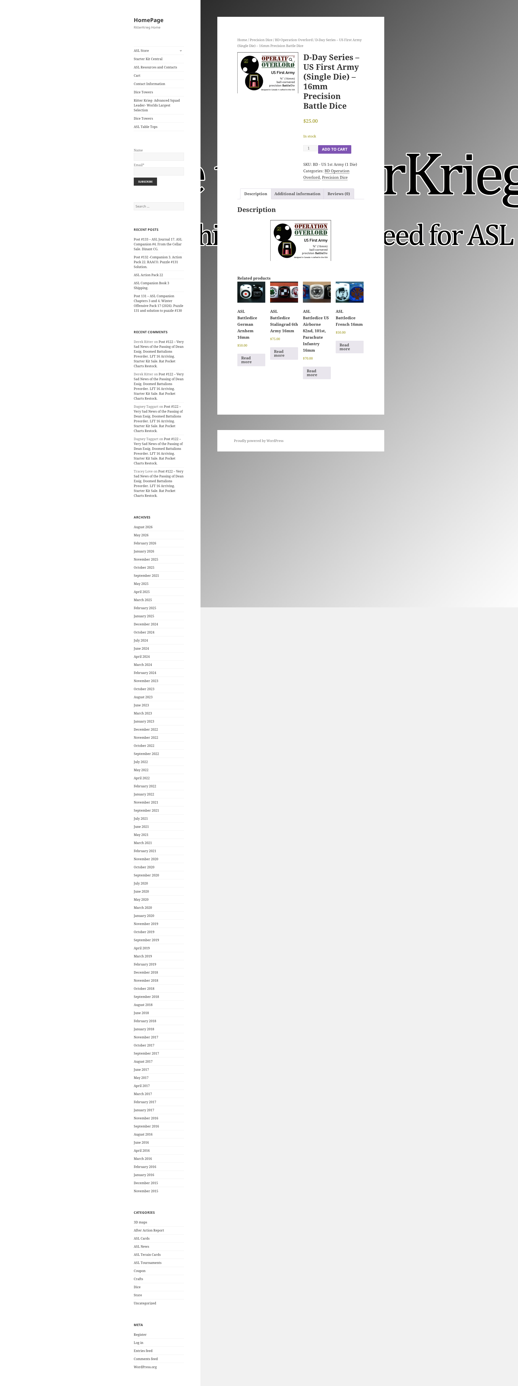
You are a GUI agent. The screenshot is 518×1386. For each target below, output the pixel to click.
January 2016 (144, 1175)
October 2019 (144, 932)
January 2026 (144, 551)
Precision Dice (261, 39)
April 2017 (142, 1086)
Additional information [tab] (297, 193)
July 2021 (141, 818)
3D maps (140, 1222)
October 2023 (144, 689)
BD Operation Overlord (294, 39)
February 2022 (145, 786)
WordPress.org (145, 1367)
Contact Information (149, 84)
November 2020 (146, 859)
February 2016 (145, 1167)
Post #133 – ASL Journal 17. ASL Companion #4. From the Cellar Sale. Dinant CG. (158, 244)
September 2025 (146, 575)
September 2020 (146, 875)
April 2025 (142, 592)
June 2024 (141, 648)
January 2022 (144, 794)
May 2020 (141, 899)
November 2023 (146, 681)
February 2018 (145, 1021)
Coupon (139, 1271)
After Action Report (149, 1230)
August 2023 (143, 697)
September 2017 (146, 1053)
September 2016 (146, 1126)
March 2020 (143, 907)
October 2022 (144, 745)
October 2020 (144, 867)
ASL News (141, 1246)
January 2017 (144, 1110)
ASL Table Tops (145, 127)
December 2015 (146, 1183)
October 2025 (144, 567)
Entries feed (143, 1351)
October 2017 (144, 1045)
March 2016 (143, 1158)
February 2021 (145, 851)
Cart (137, 75)
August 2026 (143, 527)
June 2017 (141, 1069)
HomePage (148, 20)
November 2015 (146, 1191)
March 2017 (143, 1094)
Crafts (138, 1279)
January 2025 (144, 616)
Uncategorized (145, 1303)
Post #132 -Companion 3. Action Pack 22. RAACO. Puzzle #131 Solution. (158, 262)
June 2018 (141, 1013)
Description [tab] (255, 193)
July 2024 (141, 640)
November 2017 (146, 1037)
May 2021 (141, 834)
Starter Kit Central (148, 59)
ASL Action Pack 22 (148, 275)
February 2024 (145, 673)
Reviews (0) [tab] (339, 193)
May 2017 (141, 1077)
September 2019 (146, 940)
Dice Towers (143, 92)
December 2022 (146, 729)
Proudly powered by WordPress (258, 441)
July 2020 (141, 883)
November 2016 (146, 1118)
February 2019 (145, 964)
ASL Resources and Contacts (155, 67)
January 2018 (144, 1029)
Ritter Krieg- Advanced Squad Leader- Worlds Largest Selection (157, 105)
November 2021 (146, 802)
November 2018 (146, 980)
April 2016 (142, 1150)
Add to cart (334, 149)
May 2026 (141, 535)
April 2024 (142, 656)
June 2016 (141, 1142)
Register (140, 1334)
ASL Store (141, 50)
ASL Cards (142, 1238)
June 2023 (141, 705)
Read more (246, 359)
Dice (137, 1287)
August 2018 (143, 1005)
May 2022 (141, 770)
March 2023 (143, 713)
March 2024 (143, 664)
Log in (138, 1342)
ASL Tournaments (147, 1262)
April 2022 (142, 778)
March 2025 (143, 600)
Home (242, 39)
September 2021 (146, 810)
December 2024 (146, 624)
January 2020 (144, 915)
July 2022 (141, 762)
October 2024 (144, 632)
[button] (290, 59)
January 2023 (144, 721)
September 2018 (146, 996)
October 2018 (144, 988)
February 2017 (145, 1102)
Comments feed (146, 1359)
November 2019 (146, 924)
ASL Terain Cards (147, 1254)
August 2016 (143, 1134)
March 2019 (143, 956)
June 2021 (141, 826)
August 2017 (143, 1061)
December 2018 (146, 972)
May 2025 (141, 583)
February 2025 (145, 608)
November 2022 (146, 737)
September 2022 (146, 754)
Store (138, 1295)
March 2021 (143, 843)
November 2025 (146, 559)
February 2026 (145, 543)
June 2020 (141, 891)
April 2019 (142, 948)
